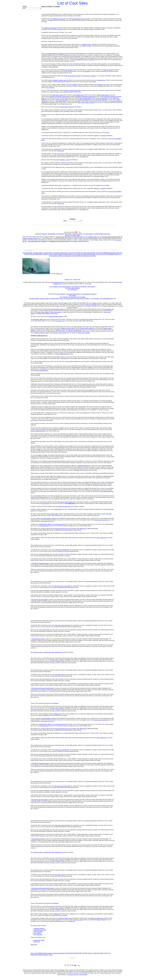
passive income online (62, 99)
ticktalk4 (103, 135)
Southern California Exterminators (56, 953)
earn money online (75, 235)
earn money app (109, 309)
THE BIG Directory (87, 953)
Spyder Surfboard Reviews (38, 431)
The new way (68, 279)
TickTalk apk (60, 150)
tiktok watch (107, 69)
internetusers (56, 252)
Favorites (72, 219)
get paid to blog (101, 80)
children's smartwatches (50, 28)
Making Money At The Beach (56, 234)
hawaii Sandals (45, 503)
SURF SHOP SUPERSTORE (74, 953)
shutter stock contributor (89, 255)
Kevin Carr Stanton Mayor (73, 294)
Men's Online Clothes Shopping (86, 102)
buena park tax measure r (89, 294)
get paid (67, 235)
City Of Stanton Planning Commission (54, 53)
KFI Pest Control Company (72, 288)
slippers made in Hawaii (66, 107)
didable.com (57, 714)
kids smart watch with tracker (63, 625)
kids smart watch (59, 674)
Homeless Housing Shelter (55, 316)
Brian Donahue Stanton (74, 76)
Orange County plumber (86, 328)
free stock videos (38, 931)
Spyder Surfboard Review (41, 370)
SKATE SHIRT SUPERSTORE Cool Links (66, 254)
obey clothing (37, 933)
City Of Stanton (73, 84)
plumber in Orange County (68, 328)
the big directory (61, 294)
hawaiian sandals (45, 518)
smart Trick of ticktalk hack (62, 549)
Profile (24, 6)
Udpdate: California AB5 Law (30, 238)
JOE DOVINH (99, 252)
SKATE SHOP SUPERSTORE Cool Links (90, 254)
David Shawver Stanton (89, 76)
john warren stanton (61, 101)
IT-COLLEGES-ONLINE (88, 252)
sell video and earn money (75, 329)
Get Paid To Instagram (41, 234)
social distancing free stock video (80, 18)
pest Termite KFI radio (65, 286)
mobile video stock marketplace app (53, 652)
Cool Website (54, 703)
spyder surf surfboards (101, 98)
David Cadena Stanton (85, 98)
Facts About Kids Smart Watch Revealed (43, 688)
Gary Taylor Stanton (81, 974)
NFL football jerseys (78, 95)
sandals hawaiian (77, 919)
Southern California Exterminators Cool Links (65, 255)
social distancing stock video (57, 18)
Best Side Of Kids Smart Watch (40, 563)
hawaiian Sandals (27, 252)
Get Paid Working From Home (102, 234)
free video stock (38, 934)
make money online (57, 95)
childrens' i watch (64, 159)
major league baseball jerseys (102, 520)
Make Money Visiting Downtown (74, 234)
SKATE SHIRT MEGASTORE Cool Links (42, 254)
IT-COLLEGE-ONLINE (74, 252)
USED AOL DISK (98, 953)
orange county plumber (84, 332)
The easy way (76, 279)
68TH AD (80, 255)
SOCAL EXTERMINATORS (39, 953)
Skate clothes (38, 954)
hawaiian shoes (68, 69)
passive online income (103, 95)
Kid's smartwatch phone (56, 282)
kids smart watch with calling (62, 586)
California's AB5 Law (79, 237)
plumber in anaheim (39, 928)
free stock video (37, 652)
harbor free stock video (64, 506)
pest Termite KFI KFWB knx (79, 286)
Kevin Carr (37, 941)
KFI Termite (91, 286)
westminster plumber (82, 465)
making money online (45, 524)
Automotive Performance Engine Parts (59, 96)
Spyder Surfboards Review (62, 354)
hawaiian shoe (58, 509)
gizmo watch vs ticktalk (57, 659)
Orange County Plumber (66, 502)
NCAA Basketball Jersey (106, 298)
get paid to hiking (88, 234)
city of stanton (86, 71)
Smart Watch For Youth (38, 639)
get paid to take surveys (60, 524)
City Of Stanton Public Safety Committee (83, 59)
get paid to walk (44, 525)
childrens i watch (86, 44)
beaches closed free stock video (72, 90)
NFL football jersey (82, 528)
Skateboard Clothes (47, 954)
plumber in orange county (60, 80)
